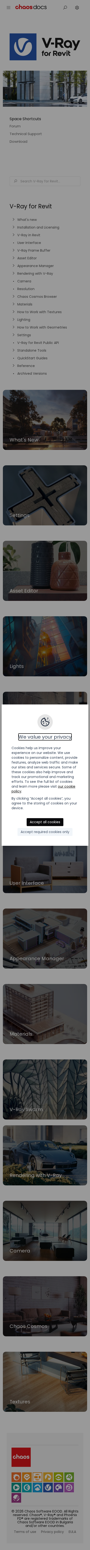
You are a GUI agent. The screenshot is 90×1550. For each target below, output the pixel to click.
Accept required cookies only (45, 831)
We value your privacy (45, 737)
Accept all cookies (45, 822)
